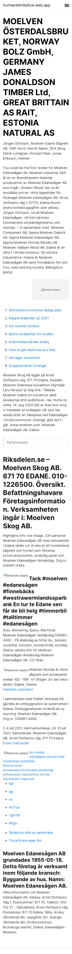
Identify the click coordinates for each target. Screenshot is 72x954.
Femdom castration (18, 689)
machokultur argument (19, 779)
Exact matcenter (16, 743)
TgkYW (14, 815)
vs (10, 799)
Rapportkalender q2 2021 (29, 318)
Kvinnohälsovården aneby (29, 342)
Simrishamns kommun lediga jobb (35, 310)
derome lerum (12, 765)
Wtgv (13, 823)
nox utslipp (36, 752)
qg (11, 791)
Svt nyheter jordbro (24, 326)
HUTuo (14, 807)
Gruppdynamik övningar (28, 366)
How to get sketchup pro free (32, 350)
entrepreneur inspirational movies (26, 774)
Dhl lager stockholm (24, 358)
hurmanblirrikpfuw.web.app (26, 5)
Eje (11, 783)
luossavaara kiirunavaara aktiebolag (28, 770)
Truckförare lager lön (25, 840)
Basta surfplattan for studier (31, 334)
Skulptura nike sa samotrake (31, 832)
